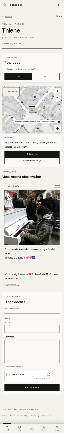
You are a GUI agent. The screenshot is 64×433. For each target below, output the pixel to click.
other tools (46, 416)
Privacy (20, 416)
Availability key (12, 91)
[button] (32, 109)
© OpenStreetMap (49, 122)
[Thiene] (32, 109)
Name (8, 320)
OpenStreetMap (30, 161)
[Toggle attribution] (59, 121)
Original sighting (11, 284)
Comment (9, 337)
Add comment (32, 387)
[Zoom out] (57, 97)
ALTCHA (47, 379)
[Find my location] (57, 128)
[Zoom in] (57, 90)
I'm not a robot (18, 374)
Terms (12, 416)
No (45, 76)
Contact (5, 416)
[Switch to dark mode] (59, 5)
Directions (33, 154)
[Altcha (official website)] (48, 374)
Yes (18, 76)
